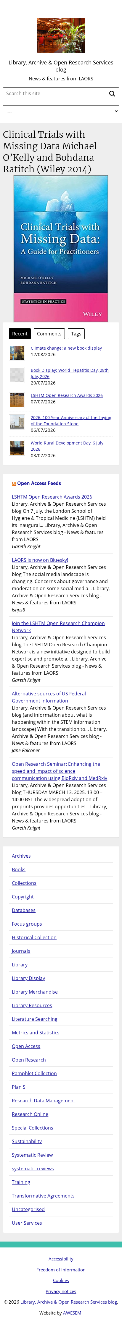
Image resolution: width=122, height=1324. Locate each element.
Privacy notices (61, 1291)
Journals (21, 951)
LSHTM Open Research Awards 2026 (67, 395)
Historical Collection (34, 937)
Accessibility (61, 1259)
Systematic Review (32, 1155)
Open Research (29, 1060)
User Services (27, 1223)
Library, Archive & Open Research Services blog (61, 66)
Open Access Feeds (39, 483)
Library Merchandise (35, 992)
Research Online (30, 1114)
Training (21, 1182)
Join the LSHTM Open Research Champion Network (58, 627)
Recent (20, 333)
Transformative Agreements (43, 1195)
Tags (76, 333)
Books (18, 869)
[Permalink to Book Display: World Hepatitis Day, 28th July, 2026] (17, 375)
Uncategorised (28, 1209)
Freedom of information (61, 1270)
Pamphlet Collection (34, 1073)
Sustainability (27, 1141)
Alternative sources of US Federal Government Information (49, 697)
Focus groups (27, 924)
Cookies (61, 1280)
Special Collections (32, 1128)
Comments (49, 333)
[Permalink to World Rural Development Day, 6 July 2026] (17, 448)
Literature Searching (34, 1019)
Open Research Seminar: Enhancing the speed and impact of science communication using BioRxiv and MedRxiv (59, 771)
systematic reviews (33, 1168)
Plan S (18, 1087)
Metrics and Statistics (36, 1032)
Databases (24, 910)
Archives (21, 856)
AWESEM (72, 1313)
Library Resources (32, 1005)
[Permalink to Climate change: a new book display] (17, 353)
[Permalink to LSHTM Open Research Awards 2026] (17, 400)
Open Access (26, 1046)
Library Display (28, 978)
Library (20, 964)
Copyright (23, 896)
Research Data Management (43, 1100)
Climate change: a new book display (66, 348)
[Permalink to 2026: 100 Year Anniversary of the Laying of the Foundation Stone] (17, 422)
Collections (24, 883)
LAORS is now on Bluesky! (40, 560)
